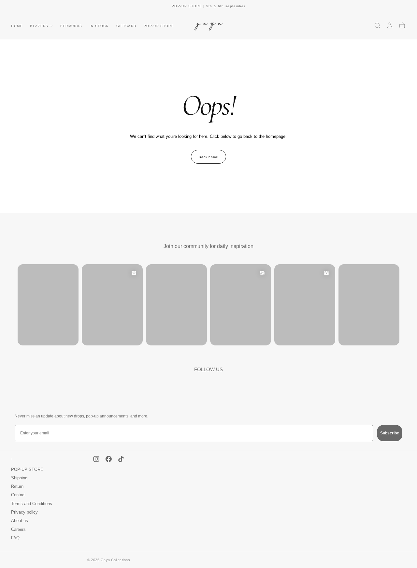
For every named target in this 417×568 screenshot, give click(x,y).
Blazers (39, 26)
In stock (99, 26)
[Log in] (390, 25)
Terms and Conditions (31, 504)
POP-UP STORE (159, 26)
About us (19, 520)
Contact (18, 495)
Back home (209, 157)
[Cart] (402, 25)
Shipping (19, 478)
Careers (18, 529)
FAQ (15, 538)
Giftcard (126, 26)
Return (17, 486)
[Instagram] (96, 459)
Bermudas (71, 26)
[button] (377, 25)
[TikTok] (121, 459)
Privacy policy (24, 512)
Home (16, 26)
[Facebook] (108, 459)
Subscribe (389, 433)
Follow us (208, 369)
